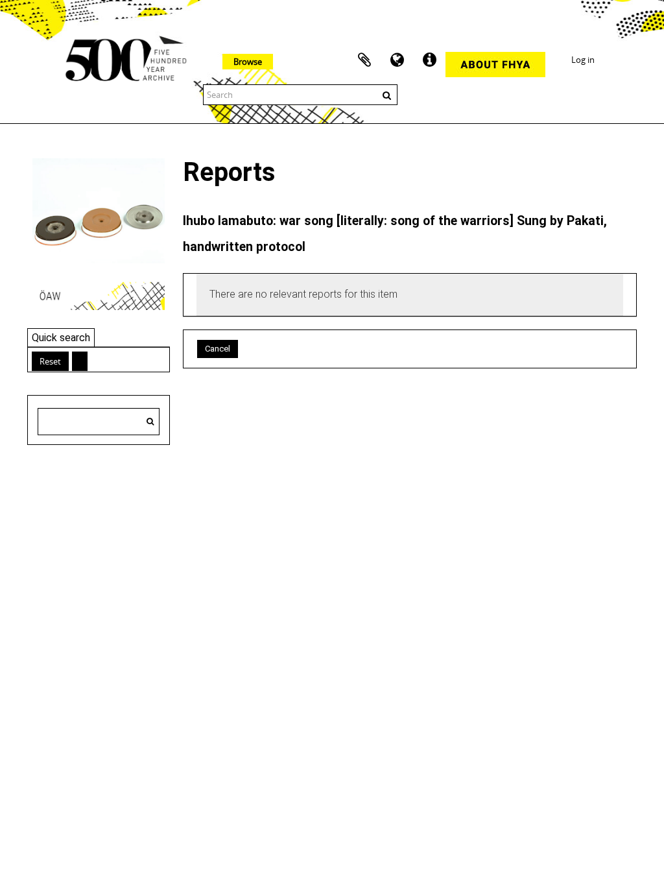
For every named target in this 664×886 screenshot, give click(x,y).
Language (397, 60)
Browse (247, 61)
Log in (583, 60)
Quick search (61, 337)
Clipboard (364, 60)
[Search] (150, 421)
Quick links (429, 60)
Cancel (217, 348)
